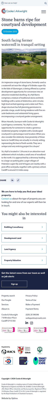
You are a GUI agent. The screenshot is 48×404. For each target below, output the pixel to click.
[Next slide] (42, 64)
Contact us (7, 198)
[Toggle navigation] (43, 11)
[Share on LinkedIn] (12, 180)
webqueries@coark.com (36, 318)
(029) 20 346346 (32, 314)
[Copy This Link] (18, 180)
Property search (8, 295)
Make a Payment (33, 304)
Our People (6, 300)
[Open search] (46, 3)
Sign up (14, 284)
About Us (5, 309)
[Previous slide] (6, 64)
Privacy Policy (32, 295)
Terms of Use (31, 300)
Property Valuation (12, 260)
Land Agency (10, 249)
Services (5, 304)
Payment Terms (32, 309)
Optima (14, 398)
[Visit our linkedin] (27, 322)
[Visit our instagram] (31, 322)
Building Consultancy (13, 227)
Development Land (12, 238)
